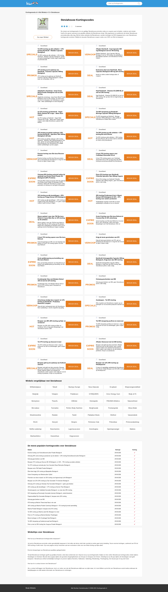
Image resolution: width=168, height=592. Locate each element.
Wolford (113, 415)
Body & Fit (132, 394)
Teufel (74, 415)
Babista (132, 429)
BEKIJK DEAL (73, 53)
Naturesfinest (132, 401)
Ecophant (113, 387)
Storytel (55, 422)
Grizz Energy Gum (113, 394)
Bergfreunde (93, 408)
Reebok (55, 415)
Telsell (54, 387)
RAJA (35, 422)
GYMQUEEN (93, 394)
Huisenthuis (55, 436)
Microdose (35, 408)
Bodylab (35, 394)
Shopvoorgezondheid (132, 387)
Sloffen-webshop (35, 429)
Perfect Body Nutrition (74, 408)
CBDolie (74, 401)
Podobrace (74, 394)
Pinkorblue (113, 422)
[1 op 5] (62, 26)
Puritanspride (113, 408)
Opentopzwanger (113, 429)
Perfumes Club (93, 422)
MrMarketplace (35, 387)
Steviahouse (55, 12)
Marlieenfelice (35, 436)
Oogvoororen (74, 436)
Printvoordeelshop (132, 422)
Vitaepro (55, 394)
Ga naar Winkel (42, 37)
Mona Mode (132, 408)
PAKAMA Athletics (113, 401)
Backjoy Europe (74, 387)
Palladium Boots (94, 415)
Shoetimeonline (35, 415)
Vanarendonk (132, 415)
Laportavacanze (74, 429)
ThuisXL (55, 401)
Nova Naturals (93, 387)
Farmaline (54, 408)
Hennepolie (94, 401)
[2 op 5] (63, 26)
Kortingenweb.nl (31, 12)
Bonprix (74, 422)
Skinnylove (35, 401)
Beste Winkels (31, 588)
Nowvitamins (55, 429)
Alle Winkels (42, 12)
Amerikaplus (93, 429)
